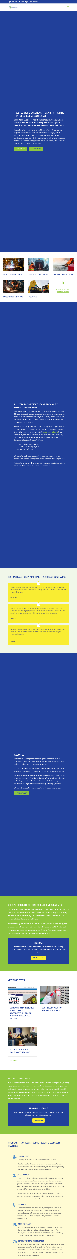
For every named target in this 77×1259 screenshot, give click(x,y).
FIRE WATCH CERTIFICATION (63, 275)
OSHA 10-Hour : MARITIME (13, 275)
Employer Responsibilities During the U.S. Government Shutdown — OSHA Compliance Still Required (22, 1013)
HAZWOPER (32, 297)
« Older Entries (13, 1060)
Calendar (20, 149)
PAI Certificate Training (13, 297)
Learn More (36, 149)
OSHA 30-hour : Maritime (38, 275)
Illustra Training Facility (50, 432)
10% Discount (38, 958)
